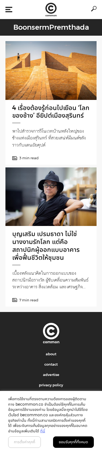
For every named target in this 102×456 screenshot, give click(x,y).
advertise (51, 374)
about (51, 354)
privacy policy (51, 385)
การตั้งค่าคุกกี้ (24, 441)
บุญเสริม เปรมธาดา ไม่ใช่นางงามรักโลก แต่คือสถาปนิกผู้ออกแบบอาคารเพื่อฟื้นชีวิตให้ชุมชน (46, 245)
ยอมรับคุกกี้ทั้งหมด (73, 441)
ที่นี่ (42, 431)
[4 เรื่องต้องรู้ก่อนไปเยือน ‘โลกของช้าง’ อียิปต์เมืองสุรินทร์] (51, 70)
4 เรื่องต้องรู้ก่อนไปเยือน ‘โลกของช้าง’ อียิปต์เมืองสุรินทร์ (50, 112)
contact (51, 364)
